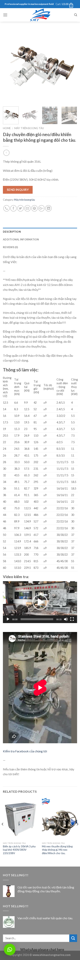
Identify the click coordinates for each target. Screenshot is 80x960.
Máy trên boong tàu (29, 128)
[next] (70, 66)
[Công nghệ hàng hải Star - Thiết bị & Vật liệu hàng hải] (40, 15)
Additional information (21, 239)
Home (7, 128)
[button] (40, 602)
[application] (40, 602)
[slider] (37, 619)
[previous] (9, 66)
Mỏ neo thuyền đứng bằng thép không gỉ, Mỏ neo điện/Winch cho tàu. (57, 850)
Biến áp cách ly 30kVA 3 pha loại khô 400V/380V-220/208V (19, 850)
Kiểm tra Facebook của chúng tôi (25, 751)
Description (12, 231)
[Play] (8, 619)
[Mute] (66, 619)
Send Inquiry (18, 189)
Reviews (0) (10, 247)
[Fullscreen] (72, 619)
